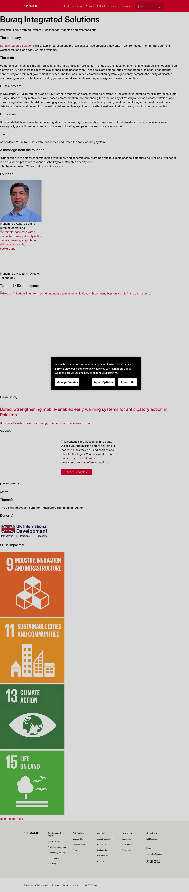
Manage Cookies (67, 382)
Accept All (127, 382)
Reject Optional (103, 382)
